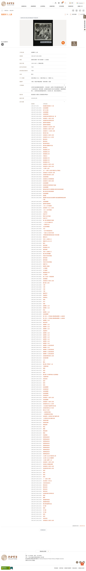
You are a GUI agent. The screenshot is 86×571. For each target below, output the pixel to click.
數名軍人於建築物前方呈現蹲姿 (50, 374)
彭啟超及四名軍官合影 (48, 120)
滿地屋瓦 (45, 147)
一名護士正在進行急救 (48, 233)
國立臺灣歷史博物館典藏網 (8, 3)
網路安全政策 (81, 568)
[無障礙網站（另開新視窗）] (5, 568)
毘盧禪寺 (45, 295)
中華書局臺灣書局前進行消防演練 (51, 235)
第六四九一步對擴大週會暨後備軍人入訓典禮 (54, 316)
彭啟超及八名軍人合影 (48, 128)
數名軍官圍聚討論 (47, 503)
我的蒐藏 (62, 3)
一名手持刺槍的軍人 (48, 230)
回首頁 (2, 10)
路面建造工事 (46, 272)
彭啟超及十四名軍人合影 (49, 172)
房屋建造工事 (46, 149)
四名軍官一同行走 (47, 481)
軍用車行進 (45, 133)
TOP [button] (82, 564)
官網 (72, 3)
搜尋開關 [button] (65, 3)
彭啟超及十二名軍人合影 (49, 131)
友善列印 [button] (76, 10)
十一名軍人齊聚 (47, 478)
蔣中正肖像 (45, 110)
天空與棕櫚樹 (46, 226)
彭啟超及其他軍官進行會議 (49, 185)
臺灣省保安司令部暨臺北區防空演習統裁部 (53, 189)
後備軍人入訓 (46, 305)
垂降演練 (45, 245)
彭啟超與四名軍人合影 (48, 468)
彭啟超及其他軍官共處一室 (49, 116)
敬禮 (44, 368)
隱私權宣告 (74, 568)
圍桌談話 (45, 139)
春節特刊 (45, 293)
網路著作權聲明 (67, 568)
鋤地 (44, 243)
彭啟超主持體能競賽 (48, 464)
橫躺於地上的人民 (47, 241)
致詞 (44, 370)
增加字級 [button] (80, 10)
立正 (44, 360)
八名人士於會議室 (47, 205)
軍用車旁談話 (46, 143)
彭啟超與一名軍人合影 (48, 397)
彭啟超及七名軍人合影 (48, 166)
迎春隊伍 (45, 297)
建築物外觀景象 (47, 122)
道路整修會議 (46, 499)
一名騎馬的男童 (47, 412)
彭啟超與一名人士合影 (48, 207)
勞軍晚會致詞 (46, 437)
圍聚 (44, 497)
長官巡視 (45, 378)
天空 (44, 228)
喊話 (44, 426)
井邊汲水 (45, 156)
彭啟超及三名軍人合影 (48, 135)
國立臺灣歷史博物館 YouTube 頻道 (83, 562)
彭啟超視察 (45, 358)
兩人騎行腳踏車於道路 (48, 220)
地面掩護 (45, 435)
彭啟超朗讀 (45, 176)
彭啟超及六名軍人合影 (48, 164)
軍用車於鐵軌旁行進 (48, 145)
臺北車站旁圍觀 (47, 253)
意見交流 (59, 3)
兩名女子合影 (46, 410)
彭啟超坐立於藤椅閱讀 (48, 179)
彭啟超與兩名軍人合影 (48, 355)
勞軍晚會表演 (46, 441)
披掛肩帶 (45, 322)
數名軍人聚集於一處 (48, 364)
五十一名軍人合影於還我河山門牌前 (51, 170)
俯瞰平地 (45, 264)
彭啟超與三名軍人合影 (48, 466)
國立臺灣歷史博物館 (12, 557)
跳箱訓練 (45, 424)
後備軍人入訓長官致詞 (48, 345)
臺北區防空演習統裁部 (48, 191)
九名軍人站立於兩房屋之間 (49, 456)
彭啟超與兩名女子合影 (48, 408)
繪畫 (44, 428)
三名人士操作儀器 (47, 210)
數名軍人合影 (46, 283)
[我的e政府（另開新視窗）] (11, 568)
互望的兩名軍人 (47, 483)
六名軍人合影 (46, 168)
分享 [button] (73, 10)
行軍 (44, 285)
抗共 (44, 301)
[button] (66, 14)
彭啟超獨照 (45, 108)
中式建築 (45, 270)
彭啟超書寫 (45, 114)
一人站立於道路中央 (48, 222)
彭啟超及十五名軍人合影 (49, 126)
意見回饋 (74, 14)
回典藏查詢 (43, 530)
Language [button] (80, 3)
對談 (44, 310)
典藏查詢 (6, 10)
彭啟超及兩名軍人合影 (48, 174)
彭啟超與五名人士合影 (48, 403)
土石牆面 (45, 268)
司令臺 (44, 506)
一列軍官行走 (46, 224)
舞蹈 (44, 433)
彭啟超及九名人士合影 (48, 137)
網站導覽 (55, 3)
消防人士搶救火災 (47, 239)
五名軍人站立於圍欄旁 (48, 458)
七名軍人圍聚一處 (47, 460)
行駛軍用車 (45, 366)
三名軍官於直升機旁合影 (49, 418)
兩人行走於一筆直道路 (48, 276)
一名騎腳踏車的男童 (48, 414)
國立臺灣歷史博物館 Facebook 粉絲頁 (77, 562)
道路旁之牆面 (46, 266)
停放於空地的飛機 (47, 255)
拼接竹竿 (45, 214)
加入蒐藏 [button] (83, 14)
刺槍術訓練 (45, 420)
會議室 (44, 195)
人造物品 (45, 212)
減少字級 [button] (83, 10)
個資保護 (61, 568)
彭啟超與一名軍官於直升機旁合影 (51, 416)
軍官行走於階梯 (47, 216)
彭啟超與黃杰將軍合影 (48, 493)
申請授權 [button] (74, 45)
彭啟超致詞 (45, 389)
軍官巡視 (45, 485)
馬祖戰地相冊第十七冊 (48, 106)
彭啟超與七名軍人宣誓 (48, 181)
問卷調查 (56, 568)
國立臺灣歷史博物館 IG (80, 562)
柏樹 (44, 299)
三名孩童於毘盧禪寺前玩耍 (49, 406)
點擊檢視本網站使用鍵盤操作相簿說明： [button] (30, 18)
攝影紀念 (45, 237)
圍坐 (44, 362)
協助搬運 (45, 278)
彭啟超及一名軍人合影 (48, 118)
